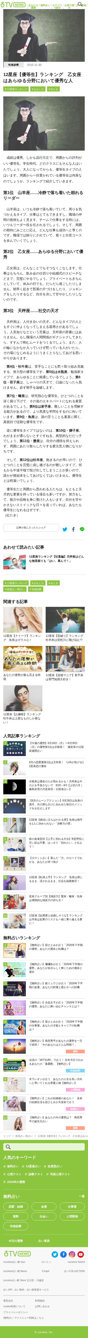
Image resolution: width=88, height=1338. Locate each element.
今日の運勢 (16, 1240)
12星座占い (33, 1166)
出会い (44, 1216)
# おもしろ (38, 89)
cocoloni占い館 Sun (14, 1262)
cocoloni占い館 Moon (15, 1271)
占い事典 (44, 1240)
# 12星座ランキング (16, 89)
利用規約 (40, 1300)
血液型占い (55, 1166)
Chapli (45, 1271)
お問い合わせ (42, 1306)
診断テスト (36, 1174)
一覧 (82, 1196)
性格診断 (13, 64)
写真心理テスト (60, 1174)
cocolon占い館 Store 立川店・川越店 (23, 1280)
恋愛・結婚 (16, 1206)
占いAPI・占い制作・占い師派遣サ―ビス (26, 1289)
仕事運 (72, 1206)
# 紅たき (53, 89)
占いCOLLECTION (74, 1271)
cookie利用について (14, 1306)
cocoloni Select (76, 1262)
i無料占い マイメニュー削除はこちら (23, 1317)
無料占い (13, 1166)
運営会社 (8, 1300)
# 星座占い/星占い (15, 589)
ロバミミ (46, 1262)
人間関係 (72, 1216)
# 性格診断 (36, 589)
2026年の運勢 (16, 1182)
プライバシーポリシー (15, 1312)
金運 (44, 1206)
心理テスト (14, 1174)
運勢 (16, 1216)
